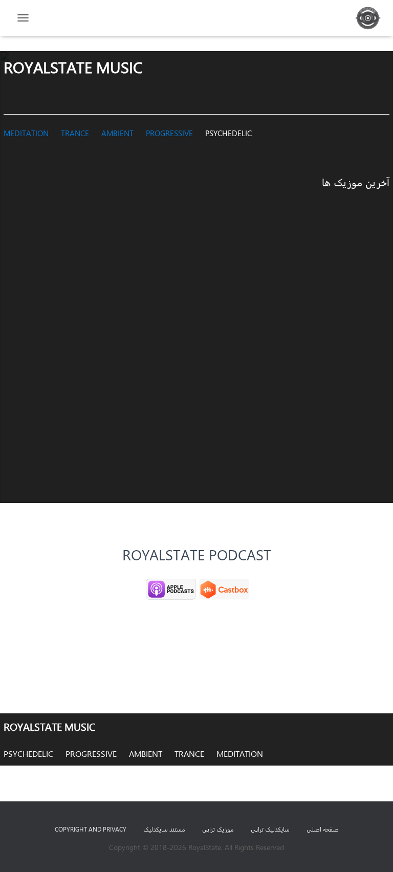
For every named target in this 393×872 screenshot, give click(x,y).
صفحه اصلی (323, 829)
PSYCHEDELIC (228, 133)
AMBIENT (117, 133)
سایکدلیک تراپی (270, 829)
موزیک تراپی (218, 829)
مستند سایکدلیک (164, 829)
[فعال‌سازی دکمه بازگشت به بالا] (20, 851)
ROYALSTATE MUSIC (49, 726)
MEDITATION (26, 133)
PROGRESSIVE (169, 133)
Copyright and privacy (90, 829)
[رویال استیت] (364, 18)
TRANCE (75, 133)
